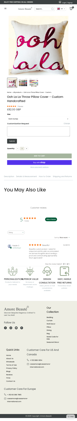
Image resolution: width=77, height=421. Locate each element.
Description (9, 176)
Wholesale (10, 362)
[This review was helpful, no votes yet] (64, 264)
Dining (49, 330)
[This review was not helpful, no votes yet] (67, 264)
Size (8, 114)
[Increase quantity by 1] (26, 148)
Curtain (49, 320)
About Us (9, 358)
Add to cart (39, 156)
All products (17, 92)
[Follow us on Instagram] (10, 327)
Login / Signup (67, 3)
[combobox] (42, 9)
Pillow (49, 327)
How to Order (45, 176)
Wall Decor (51, 324)
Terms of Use (11, 365)
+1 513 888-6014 (36, 360)
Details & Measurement (26, 176)
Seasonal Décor (53, 342)
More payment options (39, 167)
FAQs (8, 378)
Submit (12, 141)
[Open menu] (5, 9)
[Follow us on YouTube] (16, 327)
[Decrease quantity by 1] (17, 148)
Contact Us (10, 381)
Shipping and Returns (62, 176)
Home (9, 92)
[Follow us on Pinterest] (21, 327)
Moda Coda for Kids (52, 338)
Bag (48, 333)
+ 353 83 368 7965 (14, 395)
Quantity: (11, 148)
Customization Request (18, 123)
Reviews (9, 375)
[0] (71, 9)
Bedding (50, 317)
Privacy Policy (11, 368)
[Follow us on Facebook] (5, 327)
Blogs (8, 371)
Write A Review (51, 219)
